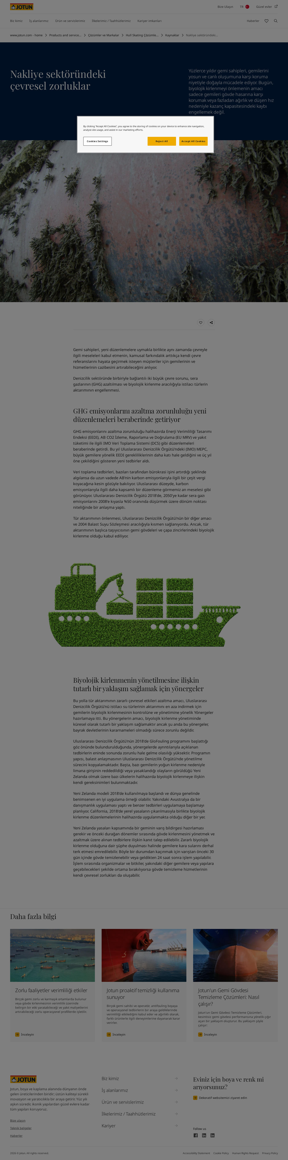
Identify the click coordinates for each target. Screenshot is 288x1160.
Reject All (162, 141)
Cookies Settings (97, 141)
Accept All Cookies (193, 141)
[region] (145, 134)
